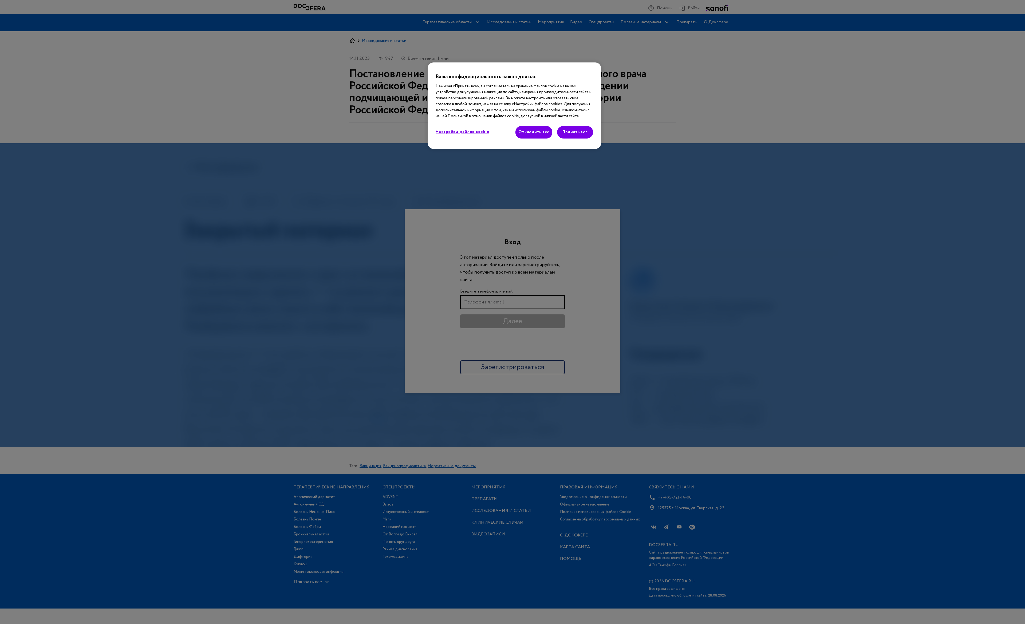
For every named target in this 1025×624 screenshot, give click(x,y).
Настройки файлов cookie (462, 132)
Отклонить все (533, 132)
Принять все (575, 132)
